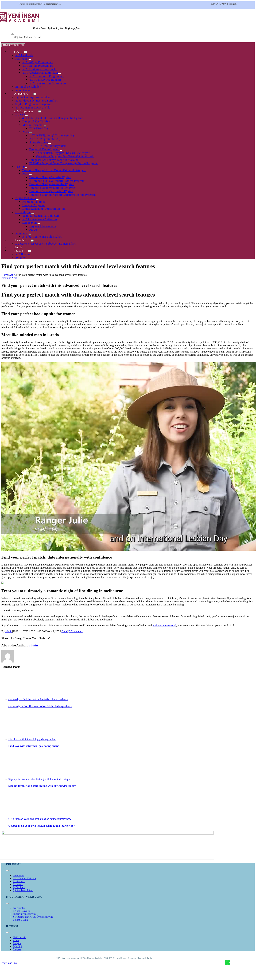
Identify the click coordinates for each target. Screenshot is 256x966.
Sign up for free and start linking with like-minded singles (39, 779)
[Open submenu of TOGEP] (26, 167)
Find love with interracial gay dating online (32, 739)
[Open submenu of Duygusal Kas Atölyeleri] (61, 150)
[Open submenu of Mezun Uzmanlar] (45, 125)
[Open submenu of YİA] (25, 52)
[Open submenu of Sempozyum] (38, 223)
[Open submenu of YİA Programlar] (39, 111)
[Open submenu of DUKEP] (26, 115)
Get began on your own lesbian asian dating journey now (39, 818)
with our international (164, 625)
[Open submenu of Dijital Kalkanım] (37, 199)
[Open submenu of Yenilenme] (29, 234)
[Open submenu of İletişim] (29, 251)
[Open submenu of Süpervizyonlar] (49, 143)
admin (8, 631)
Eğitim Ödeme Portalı (28, 37)
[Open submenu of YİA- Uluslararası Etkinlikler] (59, 73)
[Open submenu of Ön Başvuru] (34, 94)
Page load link (9, 962)
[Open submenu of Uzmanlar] (32, 240)
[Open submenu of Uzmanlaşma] (32, 213)
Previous (6, 277)
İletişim (232, 3)
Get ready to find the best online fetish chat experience (38, 699)
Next (14, 277)
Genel (64, 631)
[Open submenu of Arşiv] (30, 132)
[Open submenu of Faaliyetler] (30, 59)
